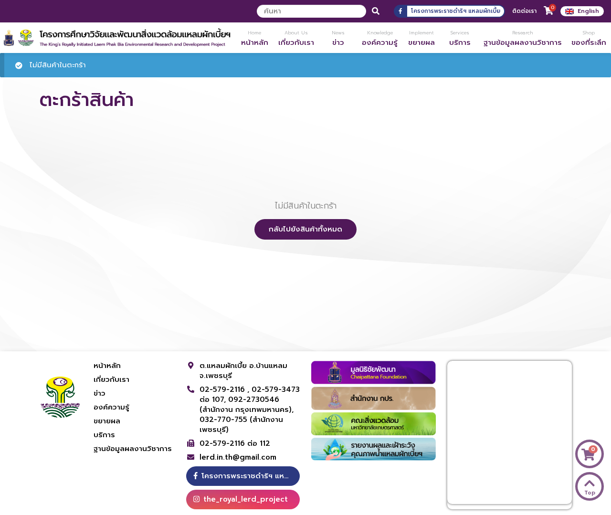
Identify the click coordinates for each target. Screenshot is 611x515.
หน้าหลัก (107, 365)
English (588, 11)
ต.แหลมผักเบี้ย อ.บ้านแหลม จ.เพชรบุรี (243, 370)
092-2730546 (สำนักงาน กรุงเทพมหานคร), (247, 404)
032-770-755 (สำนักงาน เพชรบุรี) (241, 424)
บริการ (104, 435)
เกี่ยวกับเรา (111, 379)
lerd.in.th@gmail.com (238, 457)
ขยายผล (107, 421)
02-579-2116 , (226, 389)
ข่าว (99, 393)
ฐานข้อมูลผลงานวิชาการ (133, 448)
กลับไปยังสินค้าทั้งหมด (305, 229)
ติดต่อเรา (524, 11)
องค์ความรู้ (111, 407)
